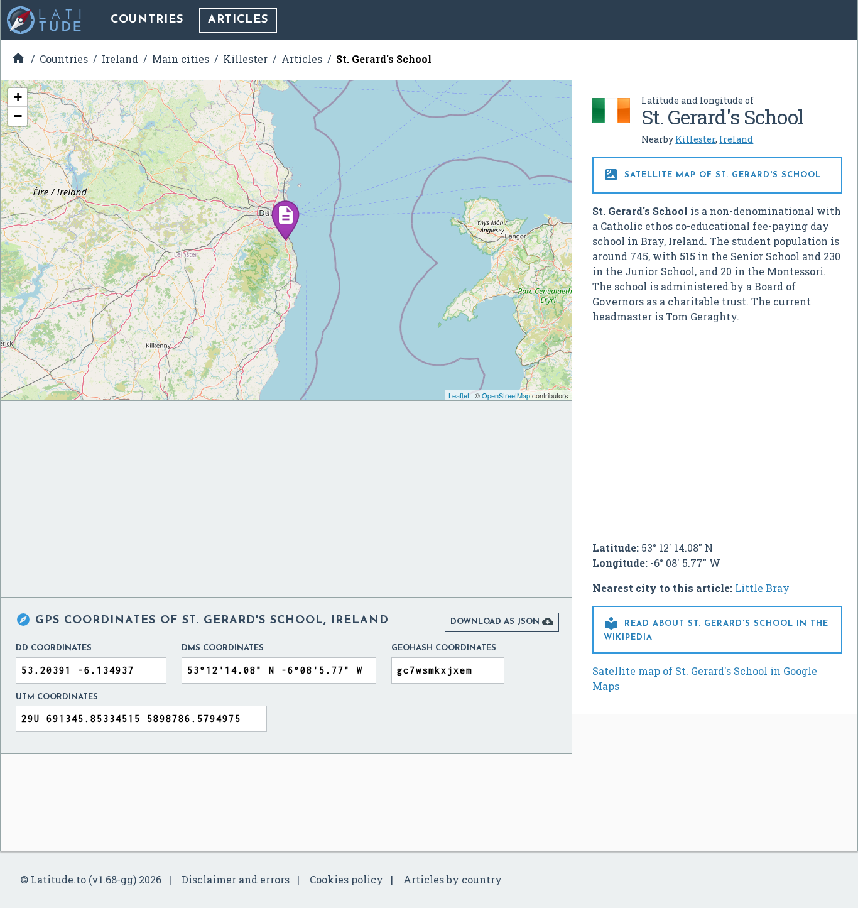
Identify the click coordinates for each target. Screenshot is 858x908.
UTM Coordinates (57, 697)
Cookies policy (346, 879)
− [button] (18, 116)
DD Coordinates (54, 648)
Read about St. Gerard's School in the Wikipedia (716, 629)
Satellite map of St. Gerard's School (712, 174)
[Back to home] (45, 20)
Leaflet (458, 395)
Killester (695, 139)
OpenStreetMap (506, 395)
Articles (238, 20)
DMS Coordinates (223, 648)
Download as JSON (501, 621)
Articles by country (452, 879)
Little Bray (762, 587)
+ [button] (18, 97)
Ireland (736, 139)
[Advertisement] (717, 427)
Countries (147, 20)
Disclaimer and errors (236, 879)
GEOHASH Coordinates (443, 648)
